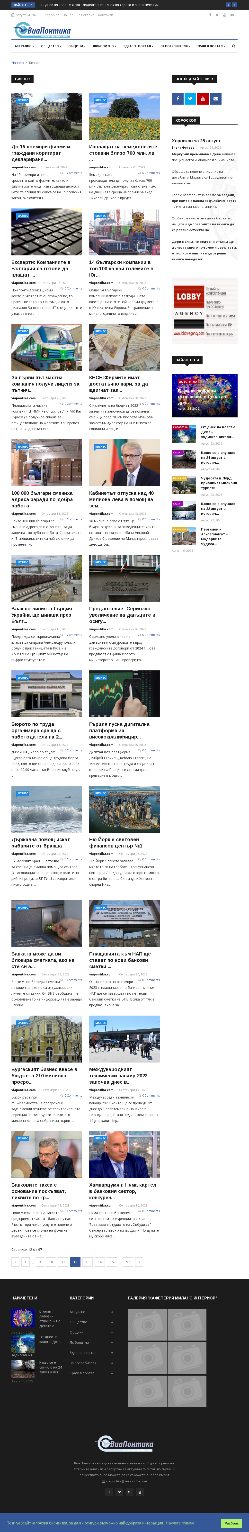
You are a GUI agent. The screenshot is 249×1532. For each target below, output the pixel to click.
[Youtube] (224, 14)
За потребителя (174, 46)
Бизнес (23, 100)
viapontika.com (23, 167)
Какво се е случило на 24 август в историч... (218, 457)
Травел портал (210, 46)
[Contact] (232, 14)
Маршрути (179, 478)
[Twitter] (217, 14)
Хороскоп (51, 15)
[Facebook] (210, 14)
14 (100, 1262)
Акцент (177, 452)
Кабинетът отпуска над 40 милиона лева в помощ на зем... (121, 499)
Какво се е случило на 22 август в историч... (218, 508)
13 (87, 1262)
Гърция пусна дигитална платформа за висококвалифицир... (119, 730)
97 (128, 1262)
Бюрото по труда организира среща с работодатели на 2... (36, 730)
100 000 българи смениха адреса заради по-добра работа (42, 499)
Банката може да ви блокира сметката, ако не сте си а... (42, 960)
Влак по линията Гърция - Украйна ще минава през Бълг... (43, 615)
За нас (68, 15)
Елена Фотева (183, 147)
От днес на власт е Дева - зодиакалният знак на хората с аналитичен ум (99, 5)
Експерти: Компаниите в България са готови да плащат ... (41, 269)
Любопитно (104, 46)
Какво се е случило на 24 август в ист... (50, 1367)
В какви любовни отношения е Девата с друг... (202, 396)
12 (75, 1262)
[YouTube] (140, 1492)
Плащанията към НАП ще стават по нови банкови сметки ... (120, 960)
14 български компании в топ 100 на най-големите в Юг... (121, 269)
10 (51, 1262)
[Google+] (129, 1492)
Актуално (23, 46)
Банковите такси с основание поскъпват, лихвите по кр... (38, 1191)
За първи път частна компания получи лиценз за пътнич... (45, 384)
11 (63, 1262)
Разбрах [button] (232, 1523)
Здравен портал (137, 46)
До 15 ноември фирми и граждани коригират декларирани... (40, 153)
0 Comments (73, 173)
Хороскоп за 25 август (196, 140)
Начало (17, 62)
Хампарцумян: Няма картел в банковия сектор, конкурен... (122, 1191)
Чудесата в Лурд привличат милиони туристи (219, 483)
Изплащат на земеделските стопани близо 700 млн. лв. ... (123, 153)
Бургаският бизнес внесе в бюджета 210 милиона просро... (44, 1076)
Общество (50, 46)
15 (112, 1262)
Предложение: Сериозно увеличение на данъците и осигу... (122, 615)
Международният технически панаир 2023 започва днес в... (118, 1076)
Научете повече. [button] (180, 1523)
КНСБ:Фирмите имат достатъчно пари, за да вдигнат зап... (118, 384)
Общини (76, 46)
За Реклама (86, 15)
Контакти (105, 15)
